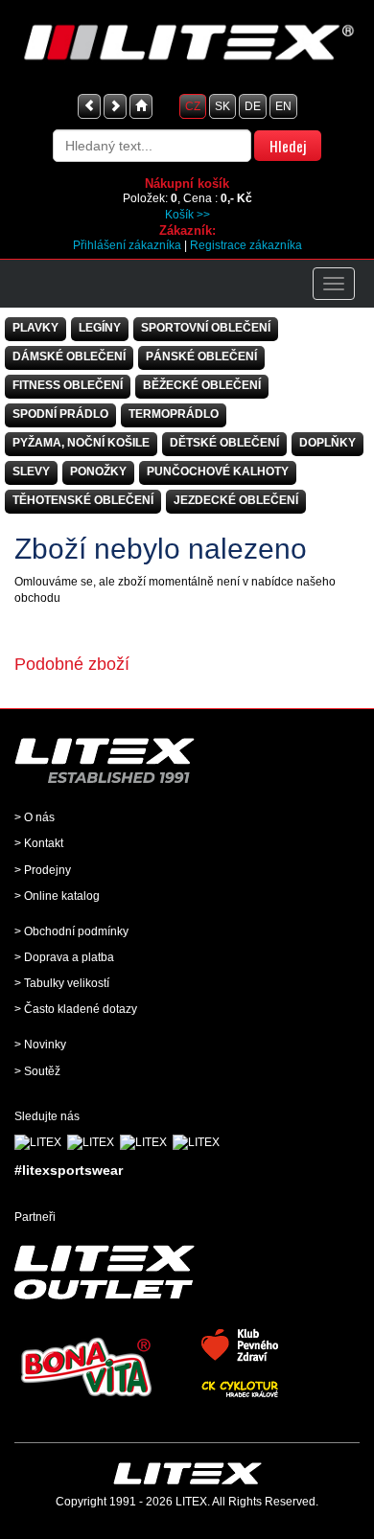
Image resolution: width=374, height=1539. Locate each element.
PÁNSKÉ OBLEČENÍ (201, 356)
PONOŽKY (98, 471)
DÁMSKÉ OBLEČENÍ (69, 356)
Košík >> (187, 214)
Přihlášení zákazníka (127, 245)
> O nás (34, 817)
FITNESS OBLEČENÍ (67, 385)
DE (253, 106)
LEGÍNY (100, 327)
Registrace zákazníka (246, 245)
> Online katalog (57, 896)
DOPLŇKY (327, 442)
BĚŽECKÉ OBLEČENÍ (202, 385)
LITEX (191, 1501)
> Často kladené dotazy (75, 1009)
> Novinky (40, 1044)
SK (222, 106)
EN (283, 106)
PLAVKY (35, 327)
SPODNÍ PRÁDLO (60, 414)
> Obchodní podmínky (71, 931)
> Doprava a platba (64, 957)
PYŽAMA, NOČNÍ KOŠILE (81, 442)
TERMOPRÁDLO (174, 414)
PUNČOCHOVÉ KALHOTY (218, 471)
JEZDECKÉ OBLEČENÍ (236, 500)
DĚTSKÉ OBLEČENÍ (224, 442)
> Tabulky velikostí (61, 983)
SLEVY (31, 471)
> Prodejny (42, 870)
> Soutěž (37, 1071)
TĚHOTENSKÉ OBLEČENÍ (82, 500)
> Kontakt (38, 843)
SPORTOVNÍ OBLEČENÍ (205, 327)
